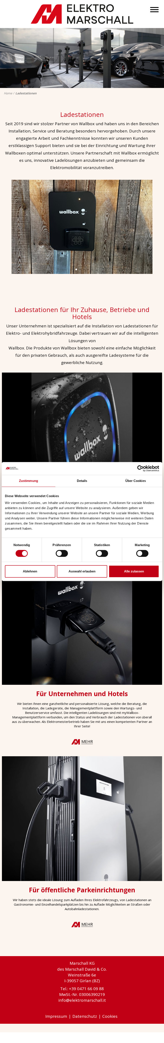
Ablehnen (30, 571)
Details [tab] (82, 481)
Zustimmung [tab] (28, 481)
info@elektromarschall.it (82, 1000)
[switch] (62, 553)
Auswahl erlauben (82, 571)
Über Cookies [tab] (135, 481)
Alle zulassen (134, 571)
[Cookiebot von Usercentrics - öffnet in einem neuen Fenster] (140, 468)
